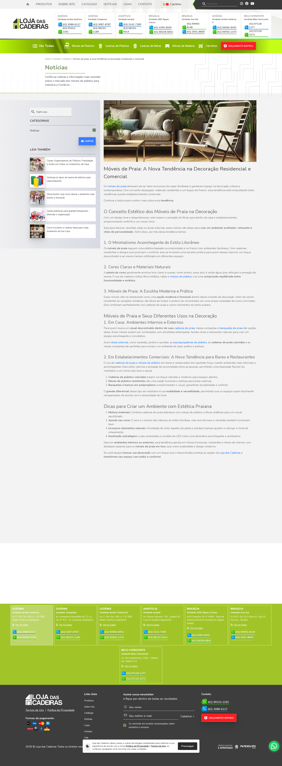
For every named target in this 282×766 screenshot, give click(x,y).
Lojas (127, 4)
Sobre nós (66, 4)
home (48, 59)
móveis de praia (117, 186)
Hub (86, 737)
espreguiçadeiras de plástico (189, 342)
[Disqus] (180, 498)
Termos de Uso (158, 746)
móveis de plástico (181, 276)
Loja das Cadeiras (230, 453)
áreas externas (119, 342)
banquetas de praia (231, 328)
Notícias (110, 4)
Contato (145, 4)
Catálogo (89, 4)
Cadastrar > (187, 716)
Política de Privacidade (137, 746)
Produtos (44, 4)
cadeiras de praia (185, 328)
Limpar (89, 141)
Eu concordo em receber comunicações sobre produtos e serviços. (152, 725)
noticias (57, 59)
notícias (66, 59)
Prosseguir (187, 746)
